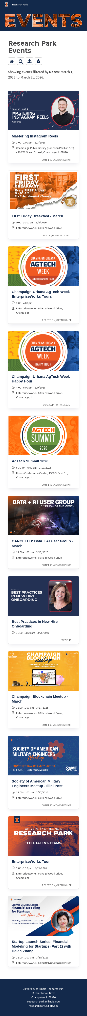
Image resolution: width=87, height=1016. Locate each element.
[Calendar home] (11, 61)
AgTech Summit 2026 (30, 461)
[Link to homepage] (43, 2)
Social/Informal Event (57, 235)
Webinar (67, 640)
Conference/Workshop (57, 159)
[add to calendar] (29, 61)
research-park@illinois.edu (43, 1001)
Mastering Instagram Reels (35, 136)
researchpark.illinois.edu (43, 1006)
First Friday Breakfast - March (37, 216)
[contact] (38, 61)
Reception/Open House (57, 320)
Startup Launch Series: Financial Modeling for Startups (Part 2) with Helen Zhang (41, 946)
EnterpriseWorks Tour (31, 862)
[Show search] (20, 61)
